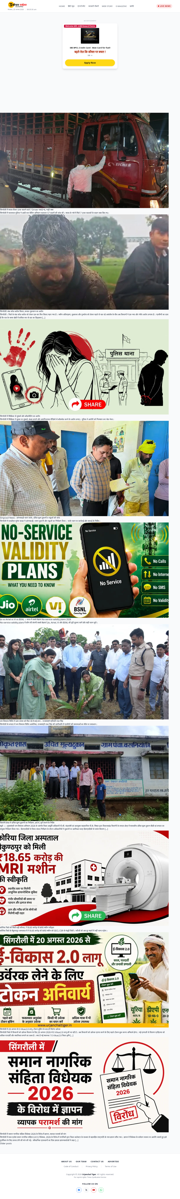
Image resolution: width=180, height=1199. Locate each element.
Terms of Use (110, 1166)
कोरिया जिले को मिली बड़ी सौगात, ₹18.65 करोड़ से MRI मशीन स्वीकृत (27, 927)
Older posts (6, 1143)
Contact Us (97, 1161)
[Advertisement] (90, 92)
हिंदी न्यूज (71, 6)
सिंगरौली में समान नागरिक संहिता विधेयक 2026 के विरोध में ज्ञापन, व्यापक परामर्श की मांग (33, 1133)
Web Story (107, 6)
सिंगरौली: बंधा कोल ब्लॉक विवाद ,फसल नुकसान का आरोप (21, 311)
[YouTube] (93, 1190)
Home (62, 6)
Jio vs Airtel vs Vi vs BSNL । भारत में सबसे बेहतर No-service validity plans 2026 (35, 619)
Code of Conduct (71, 1166)
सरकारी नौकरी (93, 6)
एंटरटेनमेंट (81, 6)
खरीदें (132, 6)
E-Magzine (121, 6)
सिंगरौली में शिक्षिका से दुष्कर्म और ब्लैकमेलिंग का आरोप (20, 416)
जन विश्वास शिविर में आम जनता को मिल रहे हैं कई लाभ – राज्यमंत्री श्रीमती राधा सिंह (31, 721)
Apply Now (90, 62)
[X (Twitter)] (86, 1190)
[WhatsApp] (101, 1190)
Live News (165, 6)
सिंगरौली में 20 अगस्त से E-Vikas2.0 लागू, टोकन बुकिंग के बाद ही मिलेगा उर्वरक (30, 1029)
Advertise (113, 1161)
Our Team (81, 1161)
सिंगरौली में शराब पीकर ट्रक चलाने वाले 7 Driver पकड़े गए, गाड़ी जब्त (26, 209)
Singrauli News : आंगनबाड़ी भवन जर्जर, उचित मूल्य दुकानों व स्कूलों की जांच (30, 517)
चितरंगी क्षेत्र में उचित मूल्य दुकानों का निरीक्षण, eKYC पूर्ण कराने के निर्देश (27, 822)
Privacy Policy (92, 1166)
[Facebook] (79, 1190)
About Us (66, 1161)
